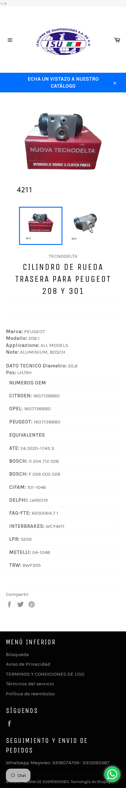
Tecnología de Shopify (90, 781)
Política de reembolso (30, 694)
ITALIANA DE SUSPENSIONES (45, 781)
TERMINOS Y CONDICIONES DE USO (45, 674)
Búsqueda (17, 654)
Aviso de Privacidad (28, 664)
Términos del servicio (30, 684)
